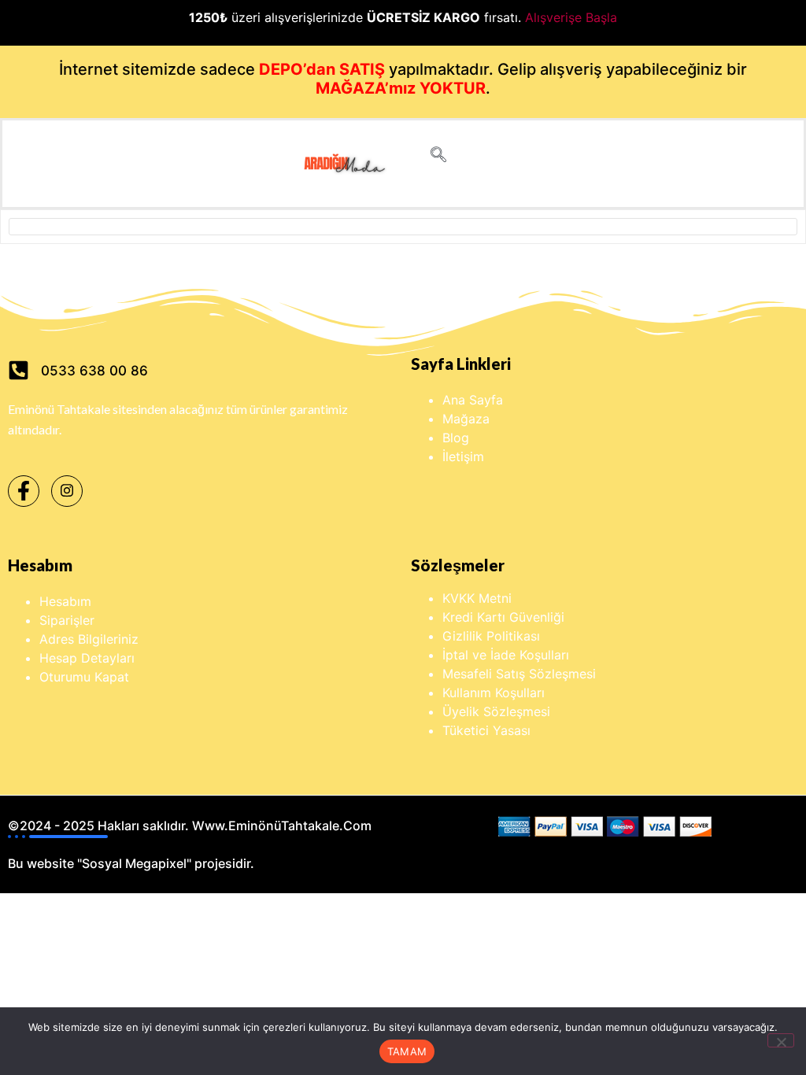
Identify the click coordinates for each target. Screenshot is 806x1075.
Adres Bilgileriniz (89, 639)
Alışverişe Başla (571, 17)
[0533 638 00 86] (18, 370)
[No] (780, 1040)
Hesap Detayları (87, 658)
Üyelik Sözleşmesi (496, 711)
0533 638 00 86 (94, 371)
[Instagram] (67, 491)
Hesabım (65, 601)
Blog (455, 437)
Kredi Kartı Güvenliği (503, 617)
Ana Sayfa (472, 400)
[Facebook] (23, 491)
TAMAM (407, 1051)
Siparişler (66, 620)
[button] (438, 156)
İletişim (463, 456)
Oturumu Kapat (84, 677)
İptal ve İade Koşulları (505, 655)
